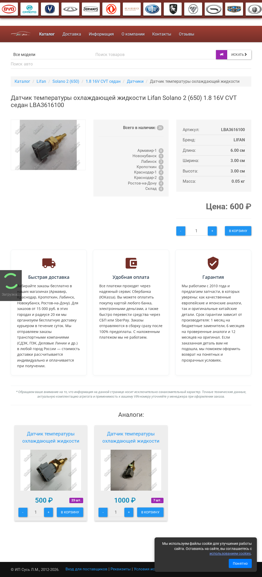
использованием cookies (230, 553)
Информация (101, 34)
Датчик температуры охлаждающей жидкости (50, 437)
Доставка (71, 34)
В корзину (238, 231)
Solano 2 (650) (65, 81)
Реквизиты (121, 569)
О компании (133, 34)
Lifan (41, 81)
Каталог (22, 81)
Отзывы (186, 34)
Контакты (161, 34)
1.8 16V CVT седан (103, 81)
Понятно (240, 563)
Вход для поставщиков (86, 569)
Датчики (135, 81)
